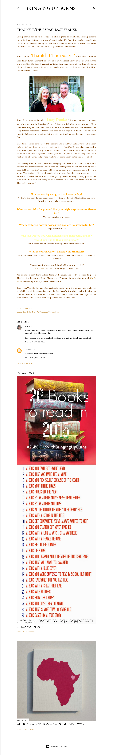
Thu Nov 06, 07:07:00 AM (35, 342)
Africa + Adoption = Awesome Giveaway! (51, 724)
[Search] (94, 7)
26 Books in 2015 (30, 627)
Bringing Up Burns (50, 8)
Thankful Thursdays (40, 312)
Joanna (28, 349)
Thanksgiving (54, 312)
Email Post (27, 308)
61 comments (28, 729)
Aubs (27, 326)
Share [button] (19, 308)
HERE (19, 153)
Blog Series (27, 312)
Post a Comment (25, 364)
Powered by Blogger (59, 746)
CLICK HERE (40, 268)
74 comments (28, 632)
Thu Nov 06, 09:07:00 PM (35, 358)
